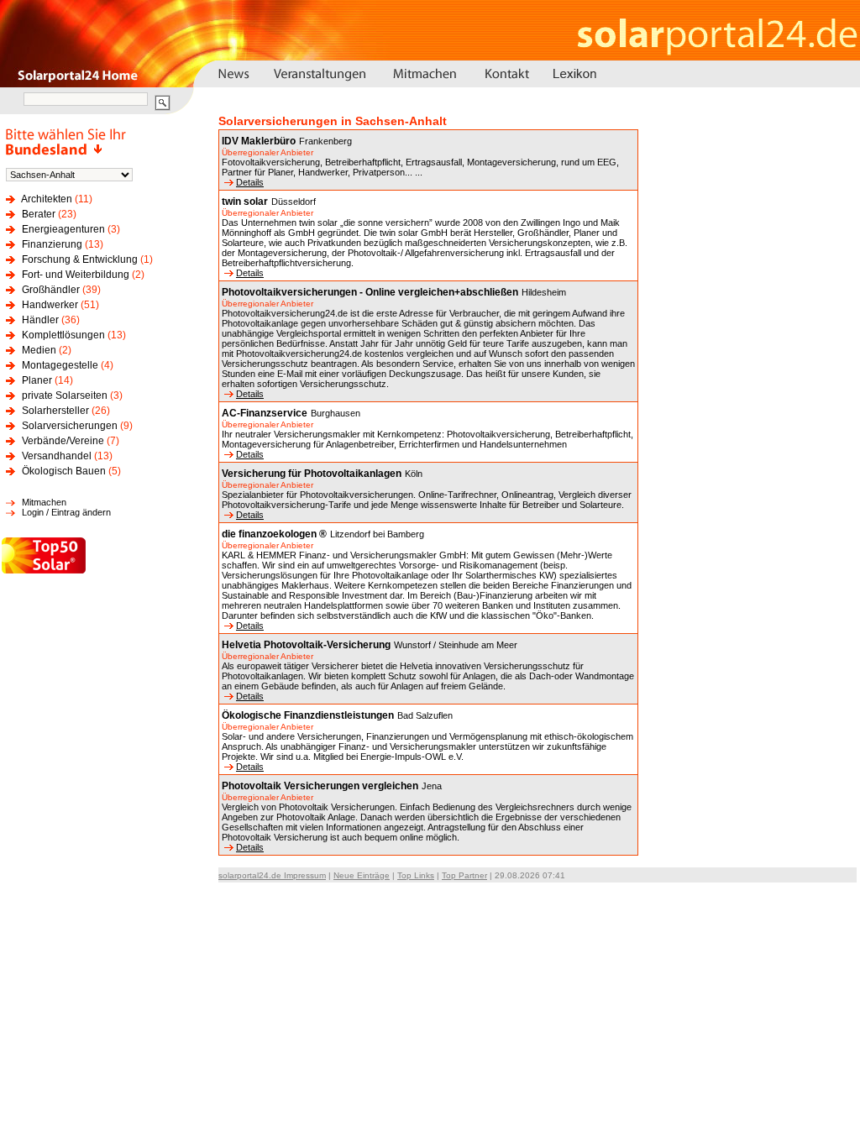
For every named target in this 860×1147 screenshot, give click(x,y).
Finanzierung (52, 244)
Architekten (46, 199)
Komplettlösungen (63, 335)
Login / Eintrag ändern (66, 512)
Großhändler (51, 290)
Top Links (415, 875)
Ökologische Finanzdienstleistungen (308, 715)
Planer (37, 380)
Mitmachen (44, 502)
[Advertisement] (772, 396)
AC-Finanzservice (264, 413)
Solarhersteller (55, 410)
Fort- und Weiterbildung (75, 274)
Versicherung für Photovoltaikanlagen (311, 473)
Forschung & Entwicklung (80, 259)
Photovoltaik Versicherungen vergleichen (320, 786)
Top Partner (464, 875)
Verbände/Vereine (63, 441)
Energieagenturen (63, 229)
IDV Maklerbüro (259, 141)
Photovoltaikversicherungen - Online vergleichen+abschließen (370, 292)
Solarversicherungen (70, 426)
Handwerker (50, 305)
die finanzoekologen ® (274, 534)
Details (250, 182)
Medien (39, 350)
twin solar (245, 201)
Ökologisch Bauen (64, 471)
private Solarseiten (65, 395)
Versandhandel (57, 456)
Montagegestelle (60, 365)
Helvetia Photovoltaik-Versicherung (306, 645)
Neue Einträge (361, 875)
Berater (38, 214)
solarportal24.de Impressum (272, 875)
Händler (40, 320)
